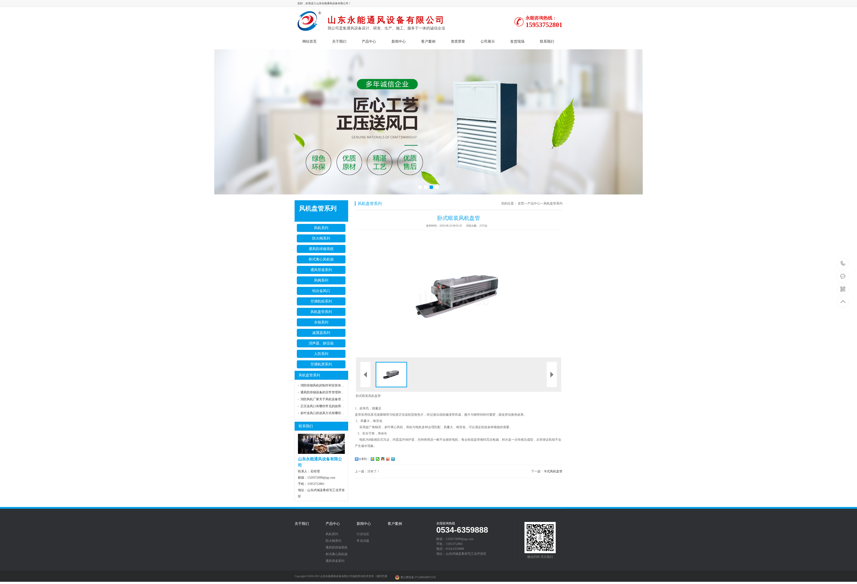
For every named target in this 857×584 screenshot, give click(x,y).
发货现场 (517, 41)
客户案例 (428, 41)
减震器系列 (321, 333)
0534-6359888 (843, 264)
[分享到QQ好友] (383, 459)
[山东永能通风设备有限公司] (309, 29)
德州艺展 (381, 576)
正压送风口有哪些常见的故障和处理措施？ (330, 406)
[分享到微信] (378, 459)
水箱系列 (321, 322)
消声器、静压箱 (321, 343)
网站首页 (309, 41)
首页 (521, 203)
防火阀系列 (321, 238)
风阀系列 (321, 280)
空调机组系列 (321, 301)
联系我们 (547, 41)
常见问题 (363, 540)
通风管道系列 (321, 270)
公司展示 (488, 41)
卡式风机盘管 (553, 471)
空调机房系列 (321, 364)
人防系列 (321, 354)
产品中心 (369, 41)
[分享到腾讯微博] (393, 459)
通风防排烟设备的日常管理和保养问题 (327, 392)
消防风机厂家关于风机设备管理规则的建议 (330, 399)
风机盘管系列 (321, 312)
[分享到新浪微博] (388, 459)
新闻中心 (398, 41)
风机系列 (321, 228)
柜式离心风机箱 (321, 259)
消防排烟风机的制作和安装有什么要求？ (328, 385)
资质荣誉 (458, 41)
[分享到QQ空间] (372, 459)
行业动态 (363, 534)
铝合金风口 (321, 291)
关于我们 (339, 41)
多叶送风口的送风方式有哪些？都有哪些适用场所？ (336, 413)
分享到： (364, 459)
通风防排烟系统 (321, 249)
